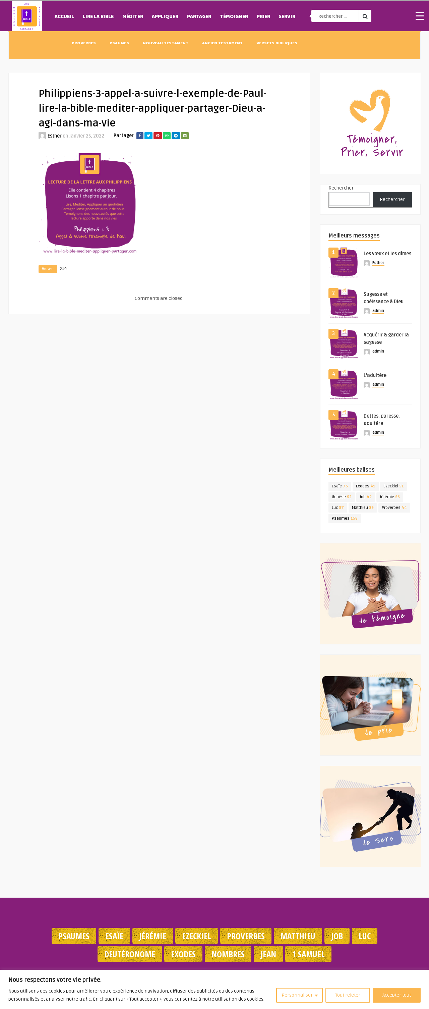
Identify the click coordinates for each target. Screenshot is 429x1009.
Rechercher (341, 188)
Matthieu (363, 507)
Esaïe (340, 486)
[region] (214, 989)
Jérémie (390, 496)
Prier (263, 17)
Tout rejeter (347, 995)
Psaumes (119, 44)
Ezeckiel (393, 486)
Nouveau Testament (165, 44)
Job (366, 496)
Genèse (342, 496)
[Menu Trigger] (420, 16)
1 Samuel (308, 954)
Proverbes (84, 44)
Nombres (228, 954)
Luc (338, 507)
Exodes (365, 486)
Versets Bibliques (276, 44)
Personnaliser (297, 995)
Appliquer (165, 17)
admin (378, 310)
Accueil (64, 17)
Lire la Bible (98, 17)
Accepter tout (396, 995)
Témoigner (234, 17)
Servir (287, 17)
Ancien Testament (222, 44)
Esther (55, 136)
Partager (199, 17)
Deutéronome (129, 954)
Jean (268, 954)
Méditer (132, 17)
